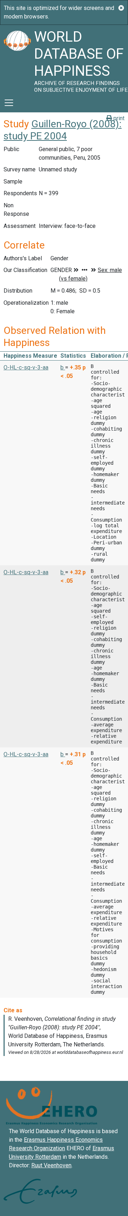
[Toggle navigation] (9, 103)
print (118, 118)
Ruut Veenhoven (51, 1165)
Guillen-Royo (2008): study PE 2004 (63, 130)
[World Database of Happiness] (17, 59)
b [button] (62, 367)
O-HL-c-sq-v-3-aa (26, 367)
